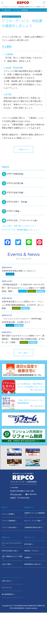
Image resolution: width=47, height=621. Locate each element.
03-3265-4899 (16, 494)
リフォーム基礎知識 (21, 10)
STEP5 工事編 (13, 211)
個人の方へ (8, 10)
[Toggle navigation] (44, 2)
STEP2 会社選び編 (15, 183)
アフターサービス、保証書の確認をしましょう (19, 229)
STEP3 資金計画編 (15, 192)
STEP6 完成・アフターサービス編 (22, 220)
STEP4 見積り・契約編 (17, 201)
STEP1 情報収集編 (15, 173)
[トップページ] (23, 2)
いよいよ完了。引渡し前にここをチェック (18, 225)
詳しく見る (23, 352)
